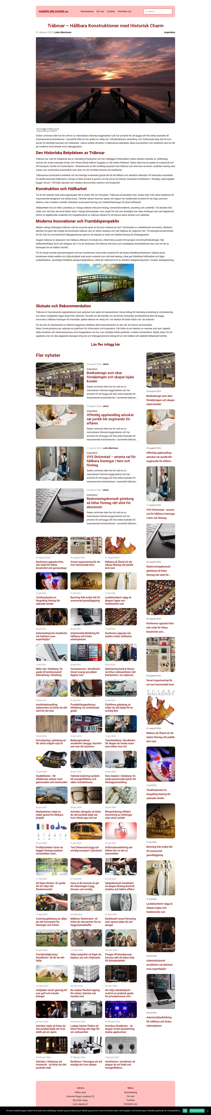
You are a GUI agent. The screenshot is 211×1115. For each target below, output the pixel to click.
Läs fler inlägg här (105, 344)
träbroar (81, 139)
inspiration (169, 32)
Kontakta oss (124, 11)
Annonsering (87, 11)
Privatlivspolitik (197, 1111)
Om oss (100, 11)
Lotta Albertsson (62, 32)
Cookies (111, 11)
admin (106, 364)
